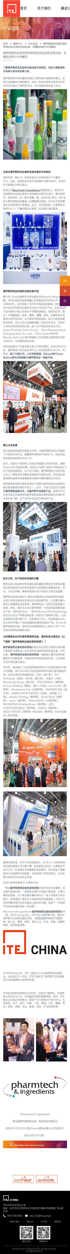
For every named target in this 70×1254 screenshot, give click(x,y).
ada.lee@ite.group (40, 1215)
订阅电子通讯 (14, 1222)
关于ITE (44, 1222)
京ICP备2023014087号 (34, 1251)
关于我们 (44, 8)
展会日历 (30, 1222)
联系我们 (57, 1222)
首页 (23, 8)
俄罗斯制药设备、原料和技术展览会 (41, 636)
